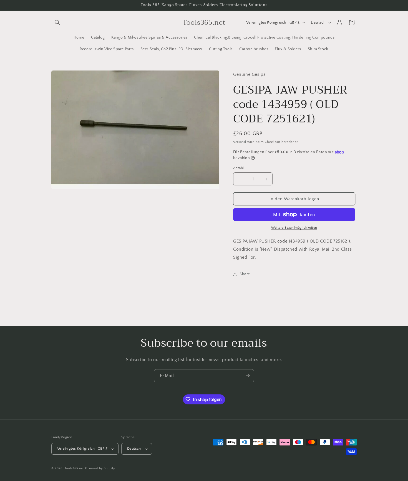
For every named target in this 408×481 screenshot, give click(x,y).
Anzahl (238, 168)
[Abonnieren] (247, 375)
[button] (57, 22)
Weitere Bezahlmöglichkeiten (294, 228)
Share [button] (245, 274)
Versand (239, 142)
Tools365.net (74, 468)
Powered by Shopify (100, 468)
